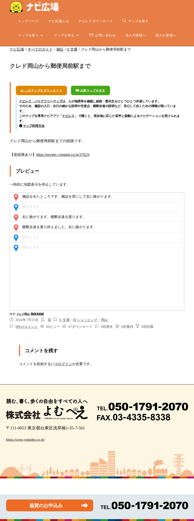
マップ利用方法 (33, 126)
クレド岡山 (23, 313)
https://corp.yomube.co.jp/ (25, 439)
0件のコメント (27, 327)
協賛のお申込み (46, 505)
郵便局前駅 (37, 313)
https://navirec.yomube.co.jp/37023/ (63, 155)
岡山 (104, 320)
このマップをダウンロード (43, 90)
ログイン (65, 364)
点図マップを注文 (92, 90)
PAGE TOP (185, 501)
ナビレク (68, 116)
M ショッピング (85, 320)
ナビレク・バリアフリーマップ (40, 101)
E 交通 (64, 320)
